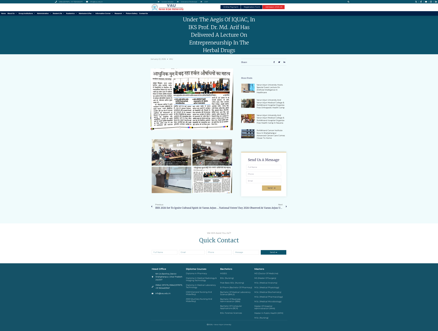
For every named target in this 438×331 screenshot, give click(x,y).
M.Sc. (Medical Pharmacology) (268, 297)
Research (118, 13)
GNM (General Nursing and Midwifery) (199, 293)
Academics (70, 13)
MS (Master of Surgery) (265, 278)
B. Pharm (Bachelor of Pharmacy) (236, 287)
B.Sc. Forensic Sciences (231, 313)
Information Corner (103, 13)
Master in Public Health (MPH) (268, 313)
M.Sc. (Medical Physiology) (266, 287)
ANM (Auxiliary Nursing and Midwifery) (199, 300)
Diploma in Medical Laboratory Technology (201, 286)
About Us (11, 13)
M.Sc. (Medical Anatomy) (265, 283)
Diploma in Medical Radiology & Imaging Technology (201, 279)
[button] (348, 1)
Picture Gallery (131, 13)
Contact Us (143, 13)
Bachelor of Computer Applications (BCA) (231, 307)
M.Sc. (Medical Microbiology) (267, 301)
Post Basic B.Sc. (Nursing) (232, 283)
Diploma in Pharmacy (196, 273)
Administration (43, 13)
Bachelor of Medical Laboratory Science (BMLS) (235, 293)
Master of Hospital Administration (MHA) (264, 307)
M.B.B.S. (223, 273)
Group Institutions (26, 13)
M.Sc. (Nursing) (261, 318)
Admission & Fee (85, 13)
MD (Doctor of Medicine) (266, 273)
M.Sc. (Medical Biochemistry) (267, 292)
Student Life (57, 13)
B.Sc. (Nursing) (227, 278)
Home (3, 13)
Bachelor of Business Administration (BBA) (230, 300)
